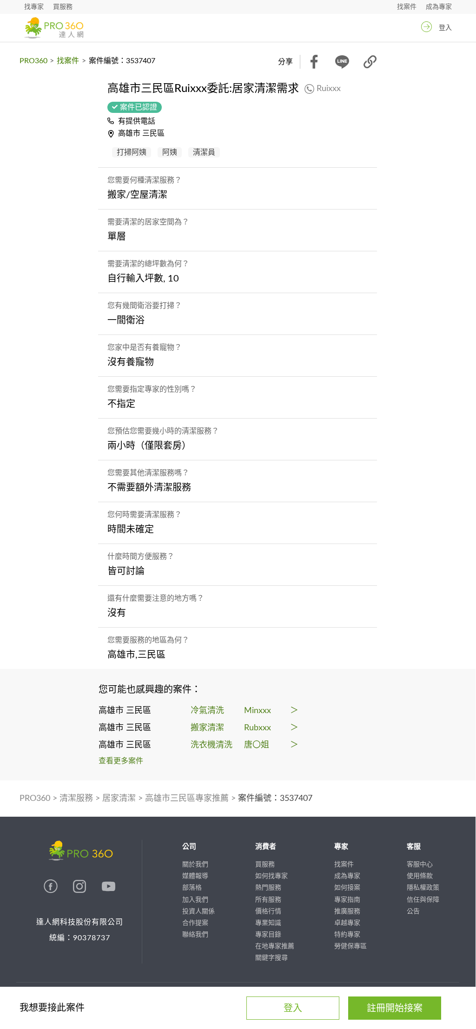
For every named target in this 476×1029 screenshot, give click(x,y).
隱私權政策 (423, 888)
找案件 (406, 7)
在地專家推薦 (274, 946)
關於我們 (195, 864)
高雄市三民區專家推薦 (187, 798)
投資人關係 (198, 911)
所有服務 (268, 900)
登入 (445, 28)
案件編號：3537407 (275, 798)
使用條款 (420, 876)
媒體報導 (195, 876)
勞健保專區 (350, 946)
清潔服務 (76, 798)
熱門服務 (268, 888)
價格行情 (268, 911)
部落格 (192, 888)
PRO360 (33, 61)
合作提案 (195, 923)
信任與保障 (423, 900)
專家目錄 (268, 934)
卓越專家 (347, 923)
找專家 (34, 7)
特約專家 (347, 934)
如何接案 (347, 888)
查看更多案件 (121, 761)
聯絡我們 (195, 934)
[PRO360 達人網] (53, 28)
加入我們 (195, 900)
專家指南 (347, 900)
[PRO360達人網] (51, 891)
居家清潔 (119, 798)
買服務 (63, 7)
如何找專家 (271, 876)
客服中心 (420, 864)
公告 (413, 911)
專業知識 (268, 923)
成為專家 (439, 7)
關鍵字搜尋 (271, 958)
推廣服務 (347, 911)
